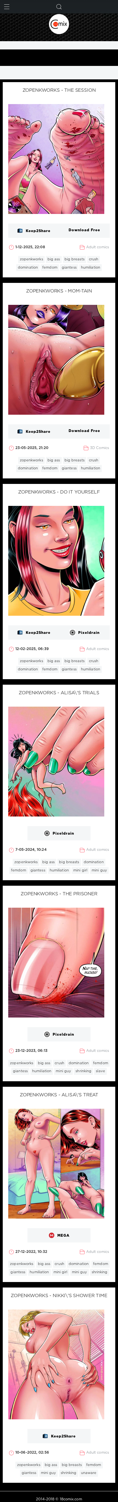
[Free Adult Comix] (59, 23)
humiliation (90, 267)
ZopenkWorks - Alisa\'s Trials (59, 693)
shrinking (83, 1071)
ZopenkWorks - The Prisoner (59, 894)
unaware (89, 1473)
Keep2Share (38, 230)
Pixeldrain (89, 632)
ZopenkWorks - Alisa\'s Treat (59, 1095)
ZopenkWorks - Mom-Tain (59, 291)
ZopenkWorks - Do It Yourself (59, 492)
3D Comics (99, 448)
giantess (69, 267)
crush (94, 259)
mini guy (99, 870)
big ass (53, 259)
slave (100, 1071)
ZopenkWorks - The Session (59, 90)
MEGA (63, 1235)
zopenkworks (31, 259)
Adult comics (97, 247)
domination (28, 267)
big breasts (74, 259)
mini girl (80, 870)
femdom (49, 267)
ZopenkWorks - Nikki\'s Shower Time (59, 1296)
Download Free (84, 230)
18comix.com (71, 1499)
